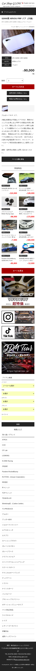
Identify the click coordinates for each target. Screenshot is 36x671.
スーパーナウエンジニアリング (13, 562)
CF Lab (4, 450)
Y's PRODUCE (7, 509)
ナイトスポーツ (7, 588)
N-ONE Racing (7, 461)
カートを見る (18, 271)
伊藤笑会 (5, 631)
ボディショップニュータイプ (12, 604)
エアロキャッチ (7, 530)
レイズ (4, 620)
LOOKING (5, 455)
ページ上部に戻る (18, 159)
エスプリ (5, 535)
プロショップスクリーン (11, 599)
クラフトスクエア (8, 557)
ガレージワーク (7, 551)
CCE (4, 445)
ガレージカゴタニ (8, 546)
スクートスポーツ (8, 567)
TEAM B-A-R (6, 498)
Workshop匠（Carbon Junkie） (13, 503)
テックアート (7, 578)
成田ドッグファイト (9, 636)
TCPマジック (7, 493)
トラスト (5, 583)
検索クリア (18, 429)
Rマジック (6, 487)
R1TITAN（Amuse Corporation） (14, 477)
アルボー (5, 514)
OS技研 (5, 466)
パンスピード (7, 594)
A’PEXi (4, 440)
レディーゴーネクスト (10, 626)
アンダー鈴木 (7, 519)
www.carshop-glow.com (22, 659)
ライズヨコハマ (7, 615)
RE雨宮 (5, 482)
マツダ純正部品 (7, 610)
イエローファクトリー (10, 525)
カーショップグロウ (9, 541)
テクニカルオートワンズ (11, 573)
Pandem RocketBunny (10, 471)
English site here (29, 3)
